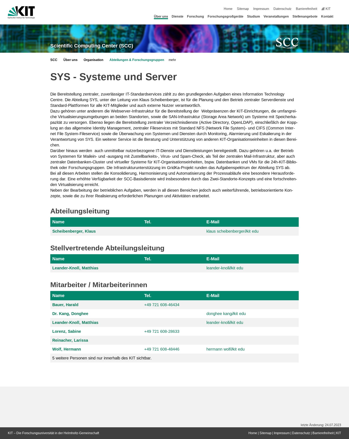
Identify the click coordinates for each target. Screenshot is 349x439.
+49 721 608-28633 (161, 331)
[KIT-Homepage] (21, 12)
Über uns (161, 16)
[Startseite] (339, 16)
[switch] (339, 9)
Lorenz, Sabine (66, 331)
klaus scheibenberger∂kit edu (232, 231)
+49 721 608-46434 (161, 304)
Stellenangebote (304, 16)
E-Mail (212, 221)
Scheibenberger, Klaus (74, 231)
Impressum (261, 9)
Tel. (147, 221)
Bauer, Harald (65, 304)
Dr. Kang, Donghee (70, 313)
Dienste (177, 16)
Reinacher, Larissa (70, 340)
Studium (253, 16)
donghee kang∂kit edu (226, 313)
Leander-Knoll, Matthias (75, 268)
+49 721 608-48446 (161, 349)
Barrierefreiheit (306, 9)
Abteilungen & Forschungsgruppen (136, 60)
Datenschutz (282, 9)
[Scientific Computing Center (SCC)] (287, 43)
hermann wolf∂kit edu (225, 349)
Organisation (93, 60)
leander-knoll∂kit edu (224, 268)
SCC (53, 60)
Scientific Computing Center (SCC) (91, 45)
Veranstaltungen (276, 16)
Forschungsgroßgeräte (225, 16)
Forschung (195, 16)
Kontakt (327, 16)
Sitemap (243, 9)
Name (58, 221)
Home (228, 9)
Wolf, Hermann (66, 349)
